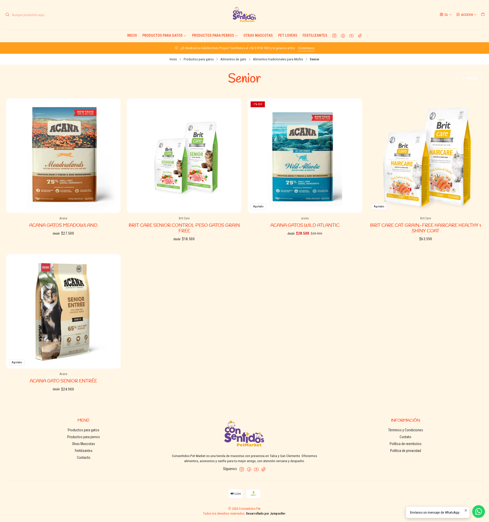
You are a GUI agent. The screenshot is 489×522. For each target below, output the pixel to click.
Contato (405, 437)
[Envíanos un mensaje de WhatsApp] (478, 511)
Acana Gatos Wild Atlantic (304, 226)
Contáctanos (306, 48)
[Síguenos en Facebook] (343, 35)
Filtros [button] (471, 78)
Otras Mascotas (258, 35)
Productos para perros (213, 35)
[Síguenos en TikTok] (360, 35)
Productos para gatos (162, 35)
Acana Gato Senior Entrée (63, 381)
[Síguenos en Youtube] (351, 35)
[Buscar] (7, 15)
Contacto (83, 458)
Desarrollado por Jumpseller (266, 513)
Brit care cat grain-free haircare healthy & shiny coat (425, 228)
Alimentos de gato (233, 59)
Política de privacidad (405, 451)
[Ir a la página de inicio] (244, 14)
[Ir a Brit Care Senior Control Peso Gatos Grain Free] (184, 155)
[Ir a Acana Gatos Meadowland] (63, 155)
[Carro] (483, 14)
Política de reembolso (406, 444)
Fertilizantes (315, 35)
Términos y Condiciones (405, 430)
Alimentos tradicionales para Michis (278, 59)
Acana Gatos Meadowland (63, 226)
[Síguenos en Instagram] (334, 35)
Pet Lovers (287, 35)
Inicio (132, 35)
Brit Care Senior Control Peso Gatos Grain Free (184, 228)
